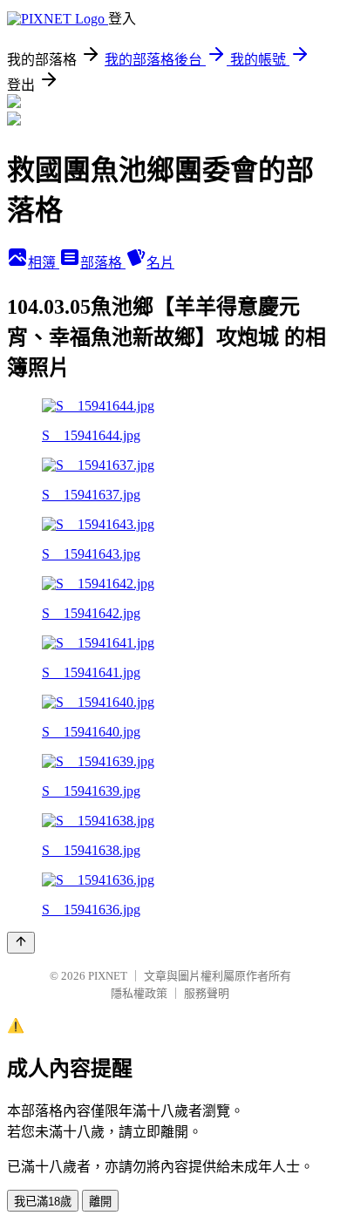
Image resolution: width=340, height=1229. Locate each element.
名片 (160, 262)
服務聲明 (206, 993)
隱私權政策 (139, 993)
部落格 (103, 262)
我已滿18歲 (42, 1201)
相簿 (43, 262)
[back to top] (21, 943)
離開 (100, 1201)
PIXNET (107, 975)
